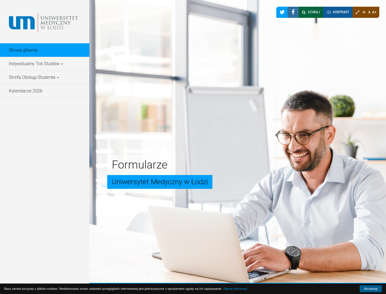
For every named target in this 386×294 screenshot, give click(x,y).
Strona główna (23, 50)
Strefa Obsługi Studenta (33, 77)
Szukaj (314, 12)
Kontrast (341, 12)
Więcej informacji (235, 288)
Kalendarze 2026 (25, 91)
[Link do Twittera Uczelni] (281, 12)
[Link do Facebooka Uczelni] (293, 12)
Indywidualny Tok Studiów (35, 63)
